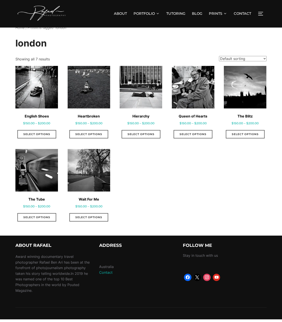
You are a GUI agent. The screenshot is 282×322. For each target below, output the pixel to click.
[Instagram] (207, 277)
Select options (36, 134)
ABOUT (120, 13)
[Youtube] (216, 277)
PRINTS (215, 13)
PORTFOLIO (144, 13)
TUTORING (175, 13)
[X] (197, 277)
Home (20, 28)
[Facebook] (188, 277)
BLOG (197, 13)
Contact (106, 272)
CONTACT (242, 13)
